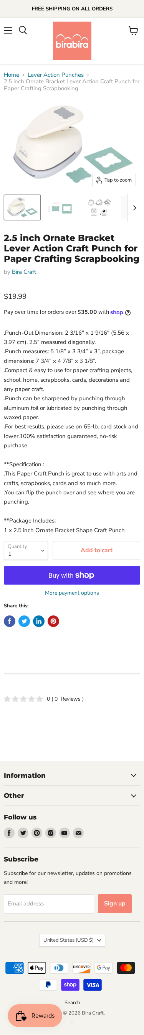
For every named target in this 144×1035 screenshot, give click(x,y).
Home (11, 75)
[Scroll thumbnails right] (133, 208)
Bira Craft (24, 272)
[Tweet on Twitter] (24, 621)
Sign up (115, 903)
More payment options (72, 593)
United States (68, 940)
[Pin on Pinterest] (53, 621)
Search (72, 1002)
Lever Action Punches (56, 75)
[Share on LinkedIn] (39, 621)
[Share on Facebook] (9, 621)
